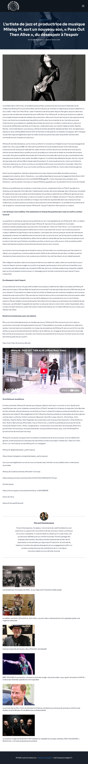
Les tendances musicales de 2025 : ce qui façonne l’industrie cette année (32, 590)
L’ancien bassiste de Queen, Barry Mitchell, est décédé (25, 649)
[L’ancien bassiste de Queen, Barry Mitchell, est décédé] (44, 635)
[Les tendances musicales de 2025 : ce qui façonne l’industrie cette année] (44, 576)
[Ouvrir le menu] (83, 6)
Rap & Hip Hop (44, 20)
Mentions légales (45, 758)
